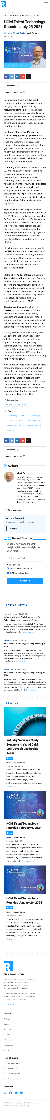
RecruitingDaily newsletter (20, 568)
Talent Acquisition (31, 426)
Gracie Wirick (19, 763)
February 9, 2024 (18, 640)
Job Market (10, 421)
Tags (10, 411)
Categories (12, 400)
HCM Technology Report (20, 573)
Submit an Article (14, 1074)
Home (6, 13)
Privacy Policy (23, 1106)
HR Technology (34, 416)
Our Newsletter (13, 1063)
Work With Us (13, 1069)
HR (23, 416)
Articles (7, 1019)
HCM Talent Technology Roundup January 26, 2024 (24, 674)
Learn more (9, 1004)
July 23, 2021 (10, 36)
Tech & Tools (19, 33)
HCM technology (12, 416)
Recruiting (10, 404)
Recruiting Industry (34, 421)
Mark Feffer (32, 33)
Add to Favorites (14, 92)
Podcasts (8, 1029)
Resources (8, 1045)
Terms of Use (9, 1106)
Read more (31, 632)
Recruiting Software (13, 426)
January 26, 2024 (18, 669)
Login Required (16, 518)
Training (7, 1050)
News (14, 13)
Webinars (8, 1040)
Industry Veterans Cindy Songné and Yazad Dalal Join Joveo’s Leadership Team (23, 618)
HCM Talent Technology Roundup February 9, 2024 (24, 645)
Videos (7, 1035)
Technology (10, 431)
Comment (10, 86)
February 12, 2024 (18, 614)
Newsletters (13, 565)
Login (14, 528)
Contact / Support (14, 1079)
